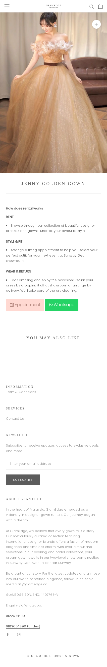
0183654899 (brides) (23, 626)
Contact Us (15, 418)
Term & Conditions (21, 392)
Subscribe (23, 479)
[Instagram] (18, 634)
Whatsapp (63, 305)
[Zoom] (96, 24)
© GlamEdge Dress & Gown (53, 656)
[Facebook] (7, 634)
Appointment (27, 305)
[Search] (91, 6)
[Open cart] (100, 6)
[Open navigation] (6, 6)
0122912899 (15, 615)
